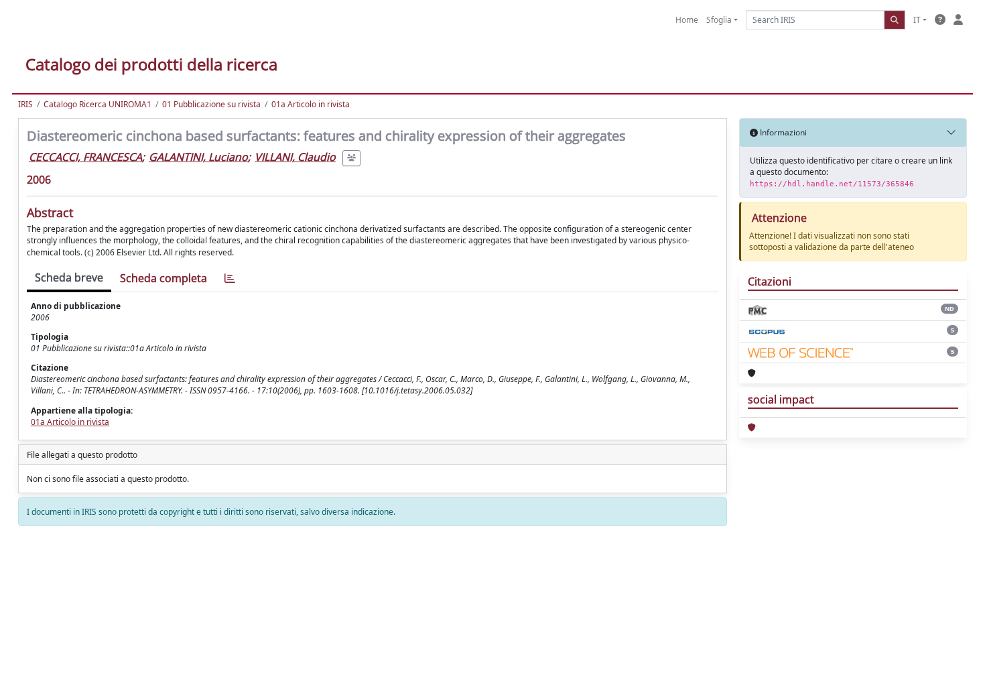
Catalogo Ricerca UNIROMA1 (97, 104)
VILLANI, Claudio (295, 156)
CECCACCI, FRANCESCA (85, 156)
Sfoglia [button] (719, 19)
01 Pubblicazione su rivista (211, 104)
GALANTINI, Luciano (198, 156)
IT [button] (917, 19)
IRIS (25, 104)
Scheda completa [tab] (163, 278)
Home (686, 19)
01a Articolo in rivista (310, 104)
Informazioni (782, 132)
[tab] (230, 278)
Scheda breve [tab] (69, 277)
